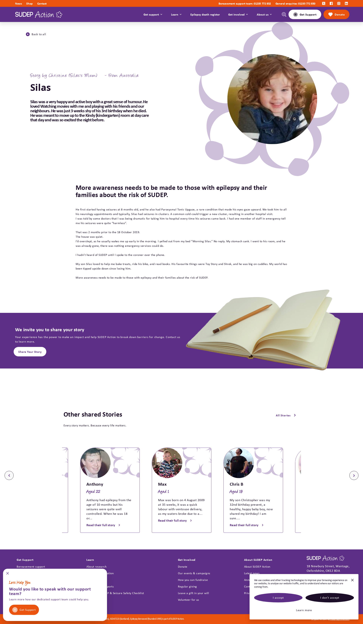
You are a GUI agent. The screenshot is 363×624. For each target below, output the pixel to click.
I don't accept (329, 598)
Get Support (27, 610)
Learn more (304, 610)
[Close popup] (7, 574)
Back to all (39, 34)
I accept (278, 598)
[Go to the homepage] (38, 14)
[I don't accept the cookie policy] (352, 582)
